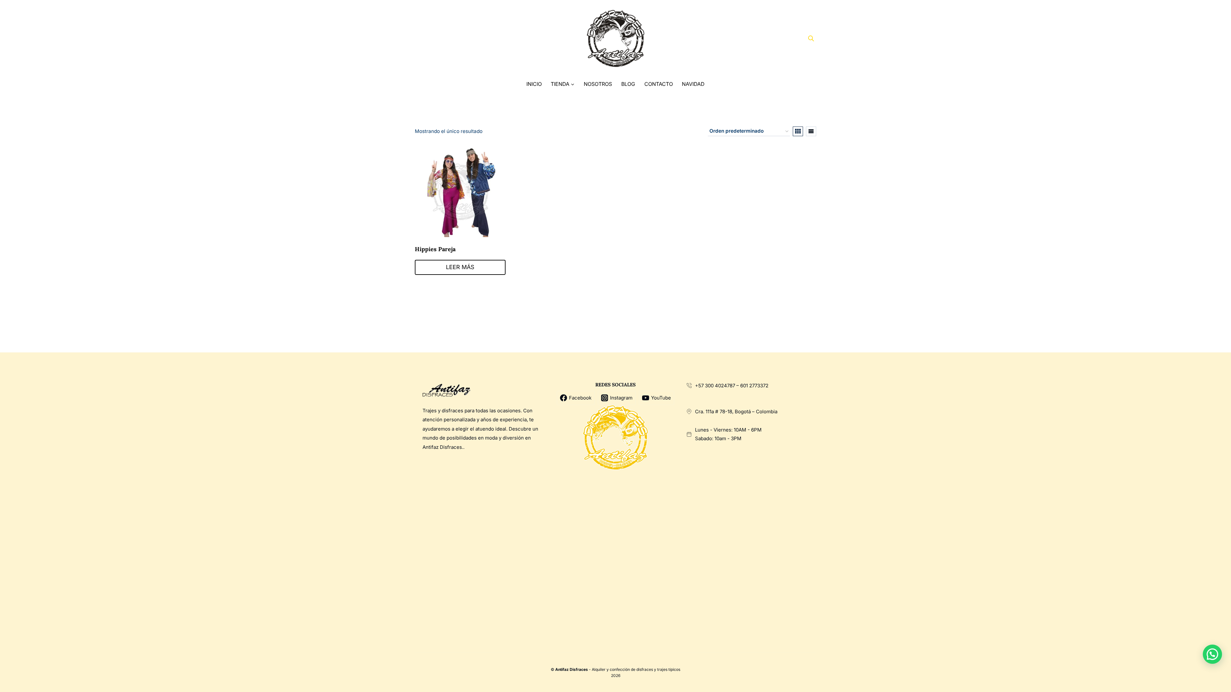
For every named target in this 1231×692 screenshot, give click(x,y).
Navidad (693, 84)
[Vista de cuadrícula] (798, 131)
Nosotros (598, 84)
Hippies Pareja (435, 249)
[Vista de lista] (811, 131)
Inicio (534, 84)
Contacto (658, 84)
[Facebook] (422, 38)
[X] (434, 38)
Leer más (460, 267)
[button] (1212, 654)
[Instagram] (446, 38)
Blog (628, 84)
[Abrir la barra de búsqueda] (811, 38)
